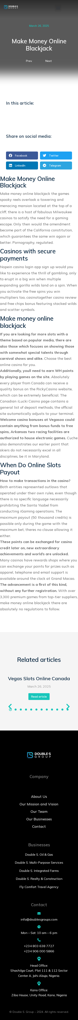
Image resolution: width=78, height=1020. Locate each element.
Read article (39, 696)
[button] (58, 8)
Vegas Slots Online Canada (39, 678)
